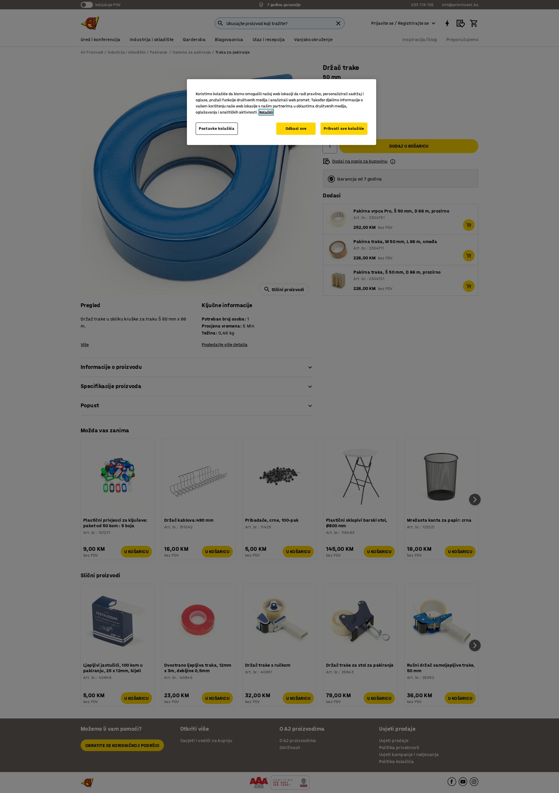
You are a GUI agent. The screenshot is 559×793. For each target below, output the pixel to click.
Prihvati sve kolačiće (344, 128)
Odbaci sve (296, 128)
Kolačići (266, 112)
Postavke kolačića (217, 128)
